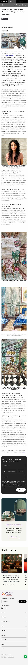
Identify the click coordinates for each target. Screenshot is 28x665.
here (24, 452)
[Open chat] (25, 656)
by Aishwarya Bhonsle (9, 584)
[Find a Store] (22, 5)
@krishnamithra (10, 55)
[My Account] (19, 5)
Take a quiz (14, 537)
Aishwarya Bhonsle (8, 27)
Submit (21, 489)
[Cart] (25, 5)
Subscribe (22, 601)
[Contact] (17, 5)
